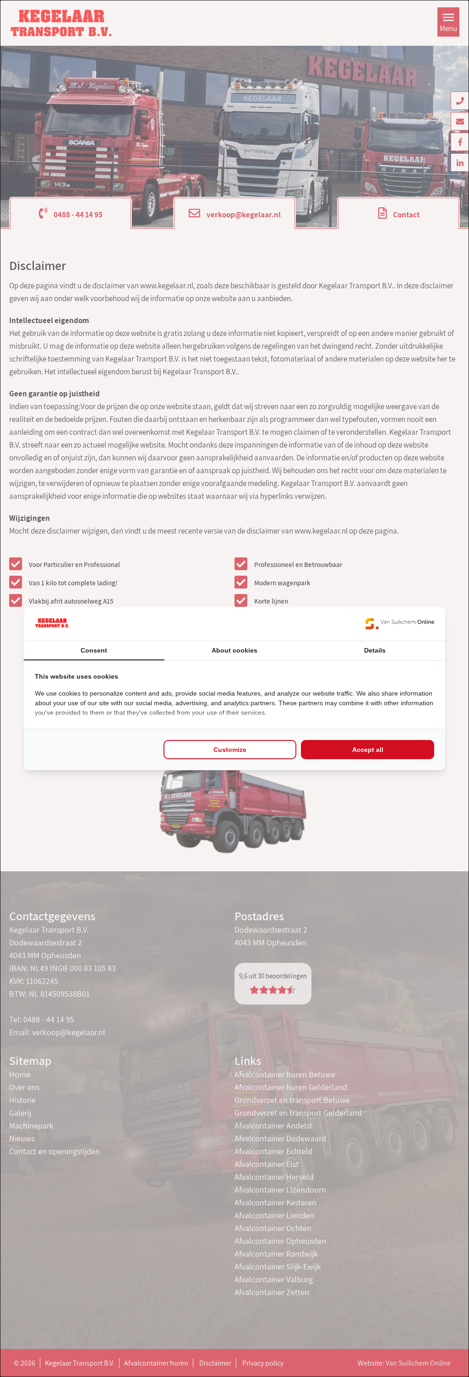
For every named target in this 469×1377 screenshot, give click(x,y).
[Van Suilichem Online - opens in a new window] (399, 623)
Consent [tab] (94, 650)
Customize (229, 749)
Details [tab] (375, 650)
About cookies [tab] (234, 650)
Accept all (367, 749)
